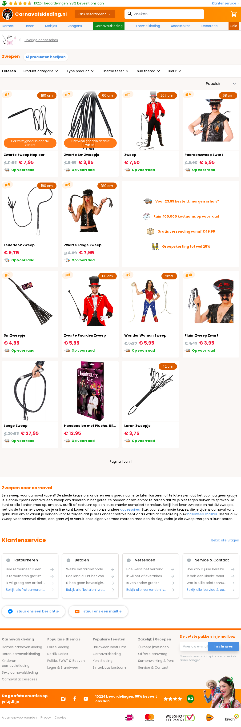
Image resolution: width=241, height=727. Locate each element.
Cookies (60, 717)
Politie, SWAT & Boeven (66, 660)
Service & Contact (153, 667)
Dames (8, 26)
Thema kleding (148, 26)
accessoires (130, 509)
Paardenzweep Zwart (204, 154)
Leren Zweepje (137, 425)
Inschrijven (223, 646)
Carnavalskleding (109, 26)
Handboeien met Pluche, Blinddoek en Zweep (104, 425)
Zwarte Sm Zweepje (81, 154)
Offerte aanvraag (152, 654)
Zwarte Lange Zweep (82, 245)
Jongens (75, 26)
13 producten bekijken (46, 57)
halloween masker (202, 514)
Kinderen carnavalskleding (15, 663)
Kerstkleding (102, 660)
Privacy (45, 717)
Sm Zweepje (14, 335)
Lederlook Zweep (19, 245)
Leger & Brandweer (62, 667)
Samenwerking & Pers (156, 660)
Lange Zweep (16, 425)
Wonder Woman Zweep (145, 335)
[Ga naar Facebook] (74, 698)
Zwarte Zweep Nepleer (24, 154)
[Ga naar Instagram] (63, 698)
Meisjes (51, 26)
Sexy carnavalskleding (20, 672)
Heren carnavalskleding (21, 654)
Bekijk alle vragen (225, 540)
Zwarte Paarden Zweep (85, 335)
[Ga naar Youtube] (86, 698)
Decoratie (209, 26)
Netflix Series (57, 654)
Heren (29, 26)
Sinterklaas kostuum (109, 667)
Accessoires (180, 26)
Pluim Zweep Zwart (201, 335)
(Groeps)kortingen (153, 647)
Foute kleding (58, 647)
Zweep (130, 154)
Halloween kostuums (110, 647)
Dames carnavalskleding (22, 647)
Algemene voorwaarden (19, 717)
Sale (233, 26)
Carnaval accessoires (19, 679)
